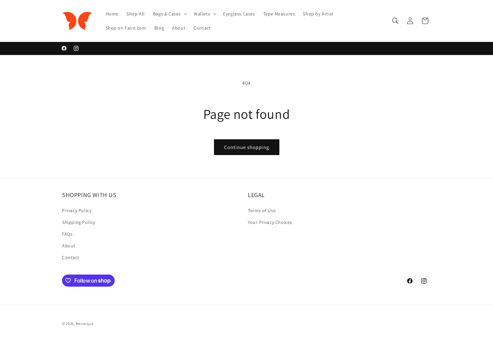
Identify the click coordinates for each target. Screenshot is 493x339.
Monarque (85, 323)
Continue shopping (246, 147)
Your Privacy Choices (270, 222)
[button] (169, 14)
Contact (70, 257)
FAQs (67, 234)
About (68, 246)
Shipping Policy (78, 222)
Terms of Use (262, 210)
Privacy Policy (76, 210)
